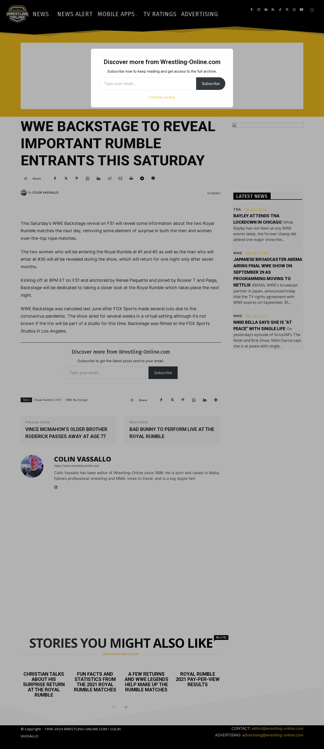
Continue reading (162, 97)
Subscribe (211, 83)
